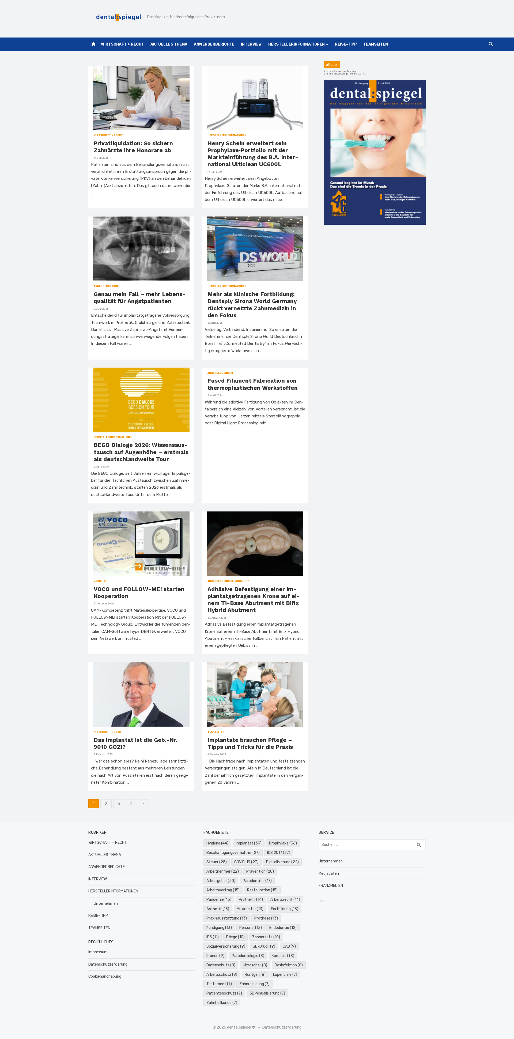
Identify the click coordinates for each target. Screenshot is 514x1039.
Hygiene (217, 843)
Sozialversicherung (225, 946)
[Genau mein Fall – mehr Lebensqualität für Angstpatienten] (141, 248)
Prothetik (251, 899)
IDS (212, 937)
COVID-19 (246, 862)
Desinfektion (289, 965)
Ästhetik (217, 909)
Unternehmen (106, 903)
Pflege (235, 937)
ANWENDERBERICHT (107, 286)
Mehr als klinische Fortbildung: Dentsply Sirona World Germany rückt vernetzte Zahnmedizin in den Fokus (252, 305)
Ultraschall (255, 965)
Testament (219, 984)
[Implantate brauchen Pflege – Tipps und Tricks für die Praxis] (255, 694)
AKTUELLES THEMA (168, 44)
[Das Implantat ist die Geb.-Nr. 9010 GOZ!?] (141, 694)
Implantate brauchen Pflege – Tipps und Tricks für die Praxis (250, 743)
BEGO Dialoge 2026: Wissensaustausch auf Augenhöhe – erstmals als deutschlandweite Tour (141, 452)
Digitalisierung (282, 862)
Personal (250, 927)
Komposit (283, 956)
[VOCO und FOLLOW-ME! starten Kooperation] (141, 543)
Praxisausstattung (226, 918)
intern (322, 900)
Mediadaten (329, 873)
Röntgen (255, 974)
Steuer (216, 862)
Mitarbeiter (250, 909)
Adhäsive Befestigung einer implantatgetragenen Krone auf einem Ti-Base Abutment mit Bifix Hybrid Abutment (253, 600)
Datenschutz (220, 965)
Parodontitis (257, 881)
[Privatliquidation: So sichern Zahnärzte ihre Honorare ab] (141, 98)
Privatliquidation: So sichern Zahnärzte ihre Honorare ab (133, 147)
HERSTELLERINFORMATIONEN (296, 44)
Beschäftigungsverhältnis (233, 852)
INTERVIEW (251, 44)
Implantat (249, 843)
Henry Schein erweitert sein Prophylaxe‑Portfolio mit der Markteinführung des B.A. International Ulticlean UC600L (252, 154)
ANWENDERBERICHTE (214, 44)
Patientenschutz (224, 993)
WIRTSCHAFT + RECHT (122, 44)
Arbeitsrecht (285, 899)
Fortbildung (284, 909)
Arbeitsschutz (221, 974)
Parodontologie (248, 956)
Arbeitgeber (220, 881)
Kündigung (219, 927)
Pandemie (218, 899)
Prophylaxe (283, 843)
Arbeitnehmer (222, 871)
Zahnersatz (266, 937)
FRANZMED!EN (331, 885)
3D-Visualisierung (267, 993)
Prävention (260, 871)
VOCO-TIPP (101, 581)
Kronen (215, 956)
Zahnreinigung (254, 984)
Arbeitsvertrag (223, 890)
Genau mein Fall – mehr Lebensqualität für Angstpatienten (140, 297)
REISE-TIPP (346, 44)
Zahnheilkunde (221, 1002)
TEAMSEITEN (375, 44)
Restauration (262, 890)
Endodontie (283, 927)
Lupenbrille (285, 974)
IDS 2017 (278, 852)
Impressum (98, 952)
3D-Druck (264, 946)
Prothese (266, 918)
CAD (289, 946)
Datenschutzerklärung (107, 964)
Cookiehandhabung (104, 976)
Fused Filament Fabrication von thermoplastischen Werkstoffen (252, 384)
